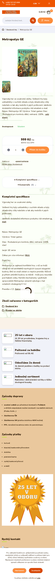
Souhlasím (35, 570)
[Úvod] (11, 12)
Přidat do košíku (37, 149)
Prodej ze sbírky (14, 310)
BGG (27, 255)
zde (38, 578)
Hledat (33, 20)
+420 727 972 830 (13, 2)
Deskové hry (11, 30)
